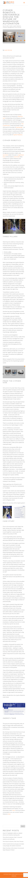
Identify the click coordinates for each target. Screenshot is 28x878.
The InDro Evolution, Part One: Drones (13, 841)
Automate (16, 156)
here (13, 810)
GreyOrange (19, 127)
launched (5, 155)
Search (22, 826)
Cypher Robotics (17, 26)
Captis (11, 26)
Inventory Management (8, 27)
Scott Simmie (17, 27)
